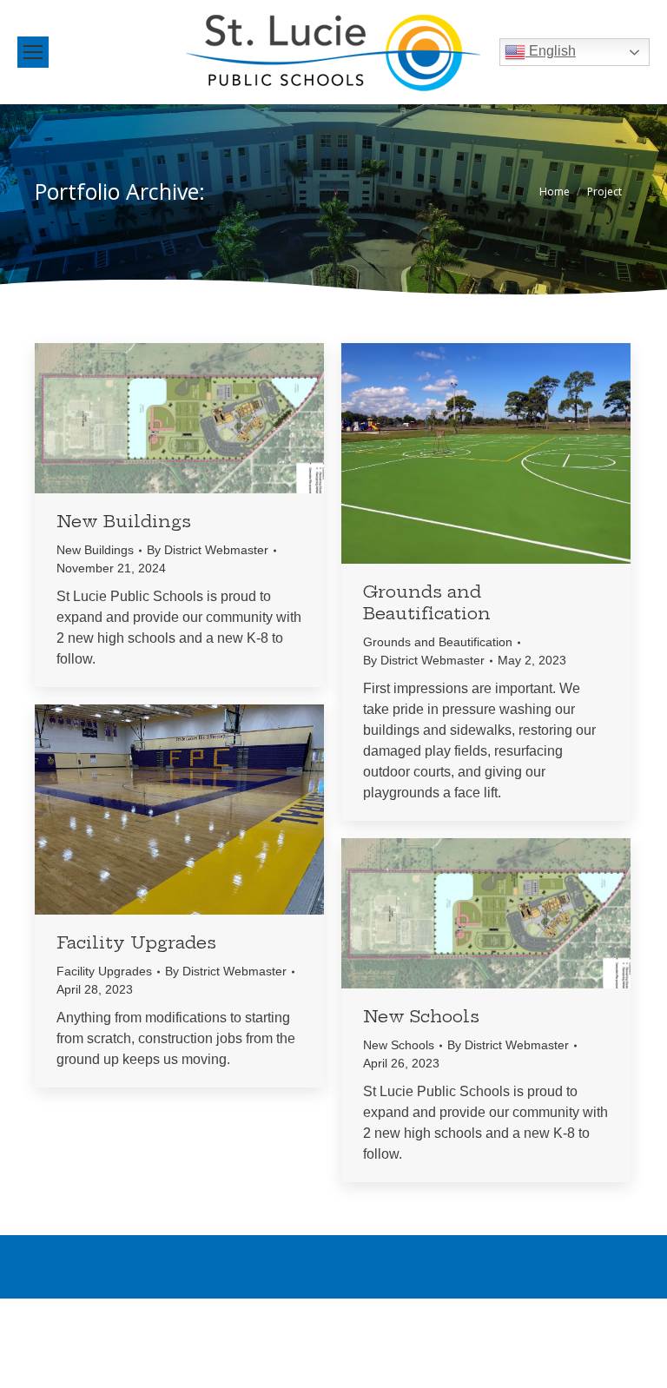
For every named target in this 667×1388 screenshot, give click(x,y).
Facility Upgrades (136, 942)
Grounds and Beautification (427, 602)
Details (203, 419)
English (550, 50)
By (207, 550)
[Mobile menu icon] (33, 52)
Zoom (156, 419)
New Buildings (123, 521)
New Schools (421, 1016)
